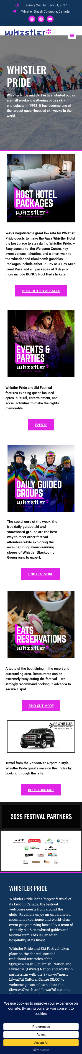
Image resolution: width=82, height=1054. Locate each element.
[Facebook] (41, 19)
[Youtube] (50, 19)
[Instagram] (31, 19)
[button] (72, 35)
